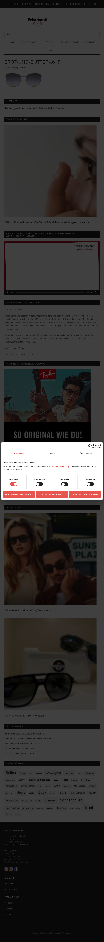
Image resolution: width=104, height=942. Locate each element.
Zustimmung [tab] (18, 453)
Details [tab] (52, 453)
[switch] (39, 484)
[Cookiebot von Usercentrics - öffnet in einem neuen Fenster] (90, 446)
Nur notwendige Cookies (19, 494)
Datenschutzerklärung (58, 466)
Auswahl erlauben (52, 494)
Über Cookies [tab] (86, 453)
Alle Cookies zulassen (85, 494)
